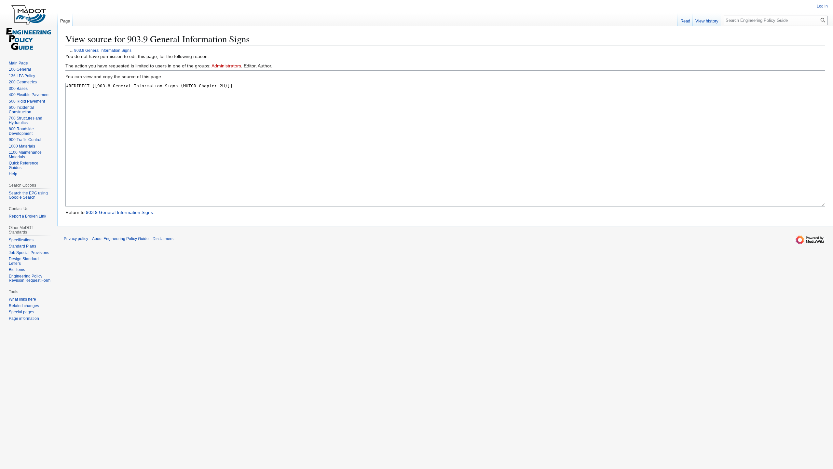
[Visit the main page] (29, 26)
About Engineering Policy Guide (120, 238)
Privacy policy (76, 238)
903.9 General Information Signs (102, 50)
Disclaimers (163, 238)
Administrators (226, 65)
